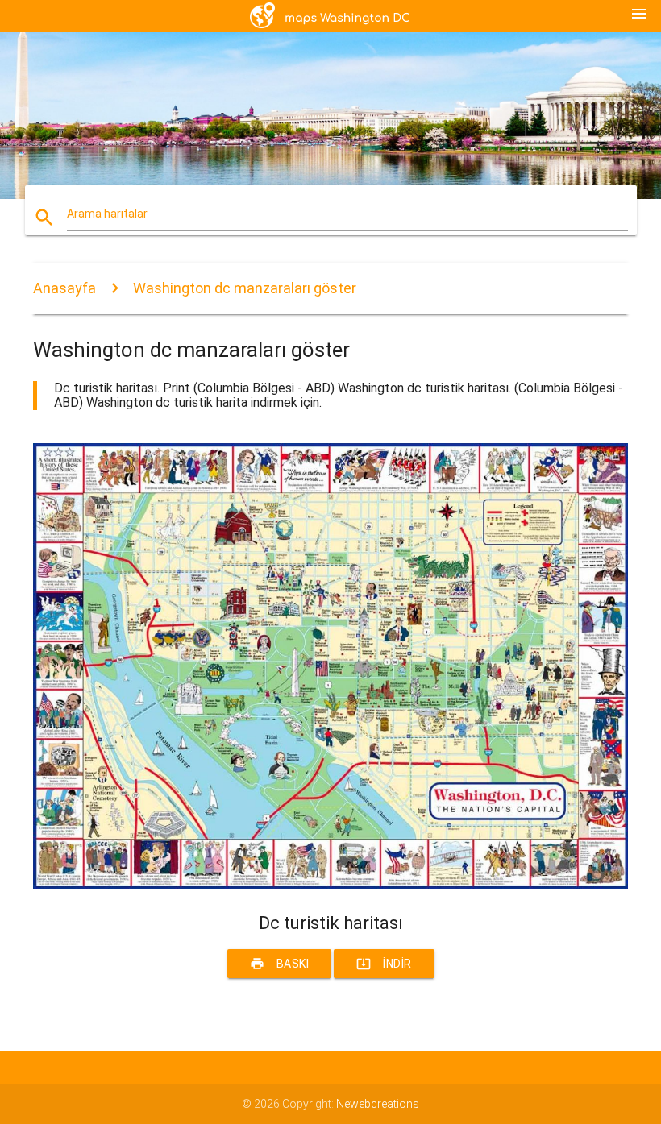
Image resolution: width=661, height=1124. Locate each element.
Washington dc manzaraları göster (244, 288)
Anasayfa (64, 288)
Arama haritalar (107, 213)
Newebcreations (377, 1103)
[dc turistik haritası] (330, 884)
